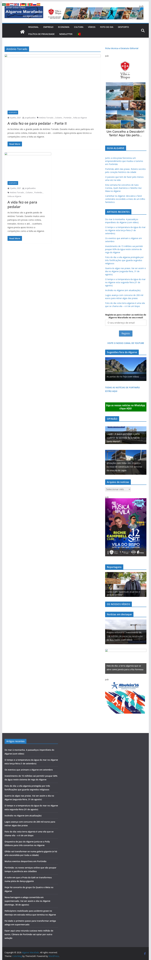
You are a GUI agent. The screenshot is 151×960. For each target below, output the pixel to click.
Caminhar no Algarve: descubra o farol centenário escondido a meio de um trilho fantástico (125, 198)
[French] (19, 4)
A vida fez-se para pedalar (22, 204)
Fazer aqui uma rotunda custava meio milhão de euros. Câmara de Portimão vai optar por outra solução (29, 934)
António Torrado (46, 117)
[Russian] (35, 4)
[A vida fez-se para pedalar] (28, 165)
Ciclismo (58, 117)
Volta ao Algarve (80, 117)
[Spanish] (39, 4)
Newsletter (65, 34)
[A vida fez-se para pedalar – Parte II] (53, 81)
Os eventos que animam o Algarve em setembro (29, 769)
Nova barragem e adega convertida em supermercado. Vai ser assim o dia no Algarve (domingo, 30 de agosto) (27, 901)
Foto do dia (106, 27)
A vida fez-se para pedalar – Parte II (37, 123)
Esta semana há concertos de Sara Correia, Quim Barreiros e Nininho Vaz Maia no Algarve (123, 187)
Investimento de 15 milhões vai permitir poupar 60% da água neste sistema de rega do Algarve (124, 249)
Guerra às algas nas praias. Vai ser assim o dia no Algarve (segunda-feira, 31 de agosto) (125, 271)
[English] (16, 4)
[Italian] (27, 4)
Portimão (68, 117)
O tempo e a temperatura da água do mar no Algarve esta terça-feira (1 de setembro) (125, 230)
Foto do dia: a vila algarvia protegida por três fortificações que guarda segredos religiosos (124, 260)
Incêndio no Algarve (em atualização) (123, 290)
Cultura (78, 27)
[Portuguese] (79, 34)
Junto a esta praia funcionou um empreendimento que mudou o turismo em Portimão (124, 161)
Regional (33, 27)
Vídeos (91, 27)
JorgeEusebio (30, 117)
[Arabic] (4, 4)
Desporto (123, 27)
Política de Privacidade (41, 34)
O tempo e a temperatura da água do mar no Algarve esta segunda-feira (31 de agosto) (125, 282)
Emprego (48, 27)
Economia (63, 27)
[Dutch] (12, 4)
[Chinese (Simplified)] (8, 4)
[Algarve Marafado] (22, 31)
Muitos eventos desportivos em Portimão (25, 861)
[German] (23, 4)
